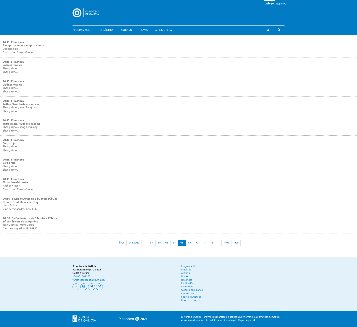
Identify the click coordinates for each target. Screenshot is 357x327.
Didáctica (106, 30)
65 (159, 242)
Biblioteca (186, 280)
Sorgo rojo (9, 143)
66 (166, 242)
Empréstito (187, 293)
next (226, 242)
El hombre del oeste (15, 182)
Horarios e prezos (190, 300)
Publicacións (187, 283)
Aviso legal (230, 320)
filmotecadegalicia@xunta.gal (89, 280)
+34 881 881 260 (81, 276)
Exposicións (187, 287)
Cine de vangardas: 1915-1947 (20, 209)
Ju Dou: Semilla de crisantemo (21, 104)
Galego (269, 3)
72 (211, 242)
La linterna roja (12, 65)
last (236, 242)
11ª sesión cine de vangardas (20, 221)
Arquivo (126, 30)
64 (151, 242)
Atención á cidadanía (192, 320)
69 (189, 242)
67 (174, 242)
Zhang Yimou (10, 72)
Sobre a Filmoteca (191, 297)
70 (197, 242)
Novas (143, 30)
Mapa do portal (246, 320)
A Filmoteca (163, 30)
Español (281, 3)
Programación (82, 30)
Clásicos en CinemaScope (18, 52)
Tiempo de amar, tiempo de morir (23, 45)
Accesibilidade (214, 320)
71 (204, 242)
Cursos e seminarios (192, 290)
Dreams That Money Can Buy (20, 202)
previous (134, 242)
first (121, 242)
